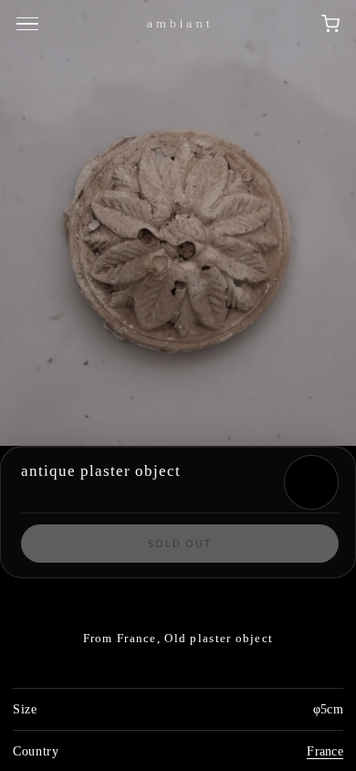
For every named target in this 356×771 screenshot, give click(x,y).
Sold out (180, 543)
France (325, 751)
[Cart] (330, 24)
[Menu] (30, 23)
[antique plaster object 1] (178, 223)
